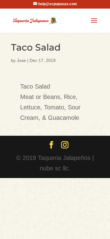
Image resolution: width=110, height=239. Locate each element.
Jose (21, 60)
